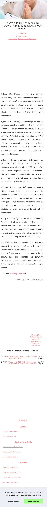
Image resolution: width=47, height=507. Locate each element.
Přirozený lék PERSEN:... (12, 452)
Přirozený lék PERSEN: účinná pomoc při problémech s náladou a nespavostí (36, 340)
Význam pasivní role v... (11, 482)
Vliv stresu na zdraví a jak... (13, 447)
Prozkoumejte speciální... (12, 477)
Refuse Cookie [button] (13, 501)
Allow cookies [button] (33, 501)
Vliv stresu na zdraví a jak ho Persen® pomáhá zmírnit (23, 357)
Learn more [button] (36, 495)
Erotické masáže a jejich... (12, 472)
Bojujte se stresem (9, 436)
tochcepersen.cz (17, 274)
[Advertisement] (23, 64)
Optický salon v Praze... (11, 431)
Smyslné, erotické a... (10, 467)
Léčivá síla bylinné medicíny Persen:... (22, 39)
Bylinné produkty (22, 36)
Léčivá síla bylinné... (10, 457)
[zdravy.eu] (23, 9)
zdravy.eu (23, 33)
